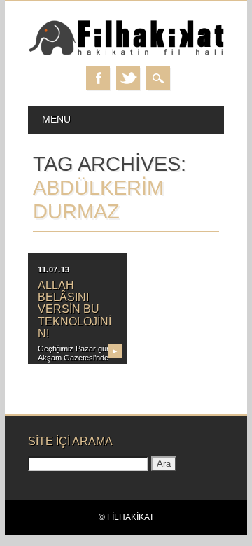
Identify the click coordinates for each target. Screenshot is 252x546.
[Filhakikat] (126, 53)
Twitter (128, 78)
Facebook (98, 78)
